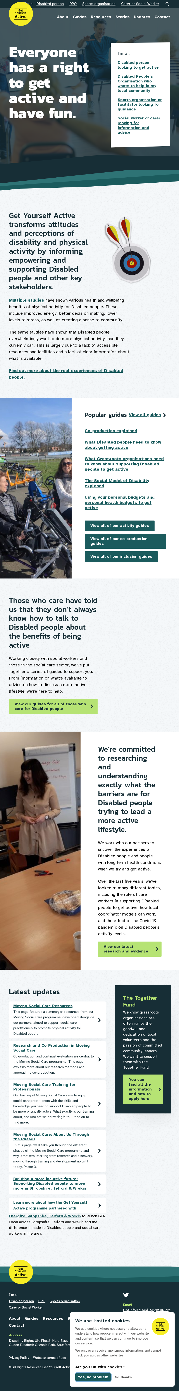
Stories (122, 16)
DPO (73, 4)
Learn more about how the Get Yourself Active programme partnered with (50, 1205)
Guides (79, 16)
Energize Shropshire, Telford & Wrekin (45, 1216)
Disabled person (50, 4)
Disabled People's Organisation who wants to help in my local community (137, 83)
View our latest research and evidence (126, 949)
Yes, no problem (93, 1377)
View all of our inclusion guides (121, 556)
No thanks (123, 1377)
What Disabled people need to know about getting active (123, 445)
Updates (142, 16)
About (63, 16)
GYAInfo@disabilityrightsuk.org (146, 1310)
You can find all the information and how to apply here (140, 1089)
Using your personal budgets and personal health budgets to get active (120, 502)
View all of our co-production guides (119, 541)
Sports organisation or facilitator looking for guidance (140, 105)
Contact (162, 16)
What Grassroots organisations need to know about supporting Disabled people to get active (124, 464)
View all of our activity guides (119, 525)
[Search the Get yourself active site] (167, 4)
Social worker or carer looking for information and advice (139, 125)
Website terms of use (49, 1358)
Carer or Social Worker (140, 4)
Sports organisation (98, 4)
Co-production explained (111, 430)
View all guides (145, 415)
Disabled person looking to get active (138, 65)
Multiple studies (26, 300)
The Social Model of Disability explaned (117, 483)
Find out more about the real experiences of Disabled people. (66, 374)
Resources (101, 16)
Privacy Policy (19, 1358)
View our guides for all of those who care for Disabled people (50, 706)
